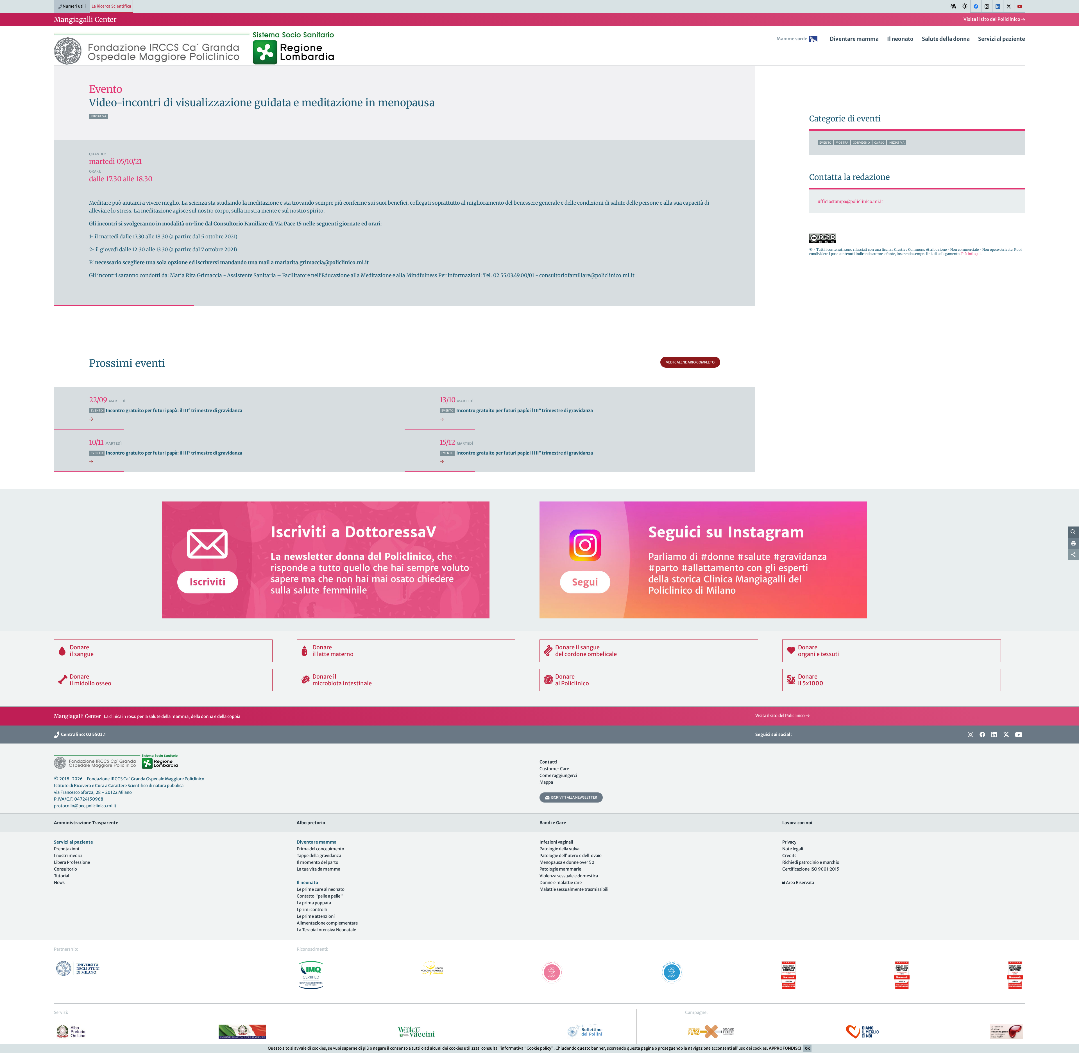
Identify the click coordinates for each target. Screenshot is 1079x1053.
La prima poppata (314, 902)
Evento (825, 142)
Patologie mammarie (560, 869)
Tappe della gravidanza (319, 855)
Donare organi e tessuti (818, 650)
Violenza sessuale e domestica (569, 875)
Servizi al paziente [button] (1001, 38)
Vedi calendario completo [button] (690, 362)
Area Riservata (799, 882)
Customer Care (554, 768)
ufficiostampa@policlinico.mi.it (850, 201)
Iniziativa (98, 116)
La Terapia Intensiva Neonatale (326, 929)
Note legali (792, 848)
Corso (879, 142)
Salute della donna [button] (946, 38)
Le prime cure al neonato (320, 889)
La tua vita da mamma (318, 869)
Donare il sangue (82, 650)
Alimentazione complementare (327, 923)
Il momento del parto (317, 862)
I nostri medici (68, 855)
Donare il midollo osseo (90, 680)
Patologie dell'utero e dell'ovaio (571, 855)
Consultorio (65, 869)
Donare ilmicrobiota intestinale (342, 680)
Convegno (861, 142)
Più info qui (971, 254)
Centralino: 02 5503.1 (82, 734)
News (59, 882)
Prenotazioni (66, 848)
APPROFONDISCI (785, 1048)
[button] (799, 40)
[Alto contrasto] (964, 6)
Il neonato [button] (900, 38)
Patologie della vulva (559, 848)
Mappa (546, 782)
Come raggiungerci (558, 775)
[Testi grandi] (953, 6)
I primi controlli (312, 909)
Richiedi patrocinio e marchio (810, 862)
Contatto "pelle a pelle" (320, 896)
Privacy (789, 842)
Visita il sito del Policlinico (992, 19)
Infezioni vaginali (556, 842)
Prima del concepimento (320, 848)
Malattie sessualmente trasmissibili (574, 889)
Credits (789, 855)
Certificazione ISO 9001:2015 (810, 869)
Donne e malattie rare (561, 882)
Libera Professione (72, 862)
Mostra (842, 142)
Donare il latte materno (332, 650)
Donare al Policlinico (572, 680)
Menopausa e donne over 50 (567, 862)
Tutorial (61, 875)
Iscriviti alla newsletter (573, 797)
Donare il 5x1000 (810, 680)
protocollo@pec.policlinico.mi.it (85, 805)
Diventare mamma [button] (854, 38)
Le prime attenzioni (316, 916)
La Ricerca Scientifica (111, 6)
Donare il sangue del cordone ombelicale (586, 650)
